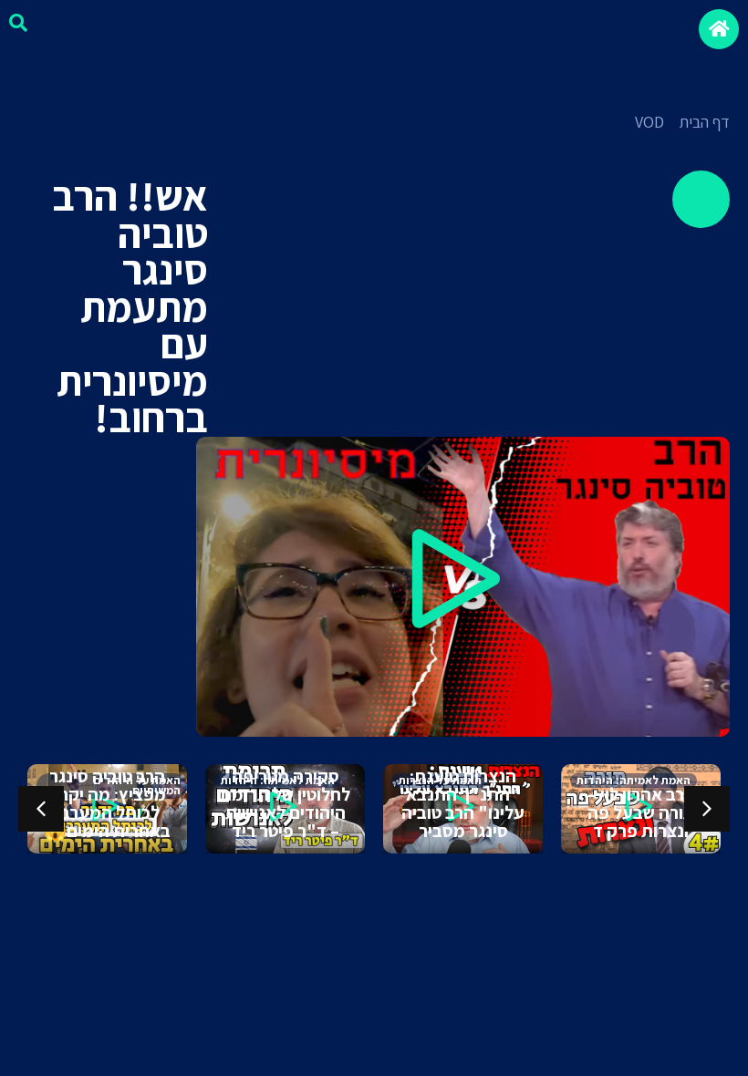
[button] (462, 586)
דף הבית (704, 121)
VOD (649, 121)
